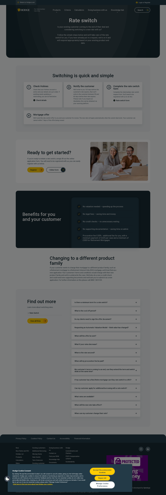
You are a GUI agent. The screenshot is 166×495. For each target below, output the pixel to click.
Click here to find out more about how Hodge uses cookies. (33, 484)
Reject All (102, 478)
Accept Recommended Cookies (102, 471)
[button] (7, 479)
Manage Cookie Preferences (102, 485)
